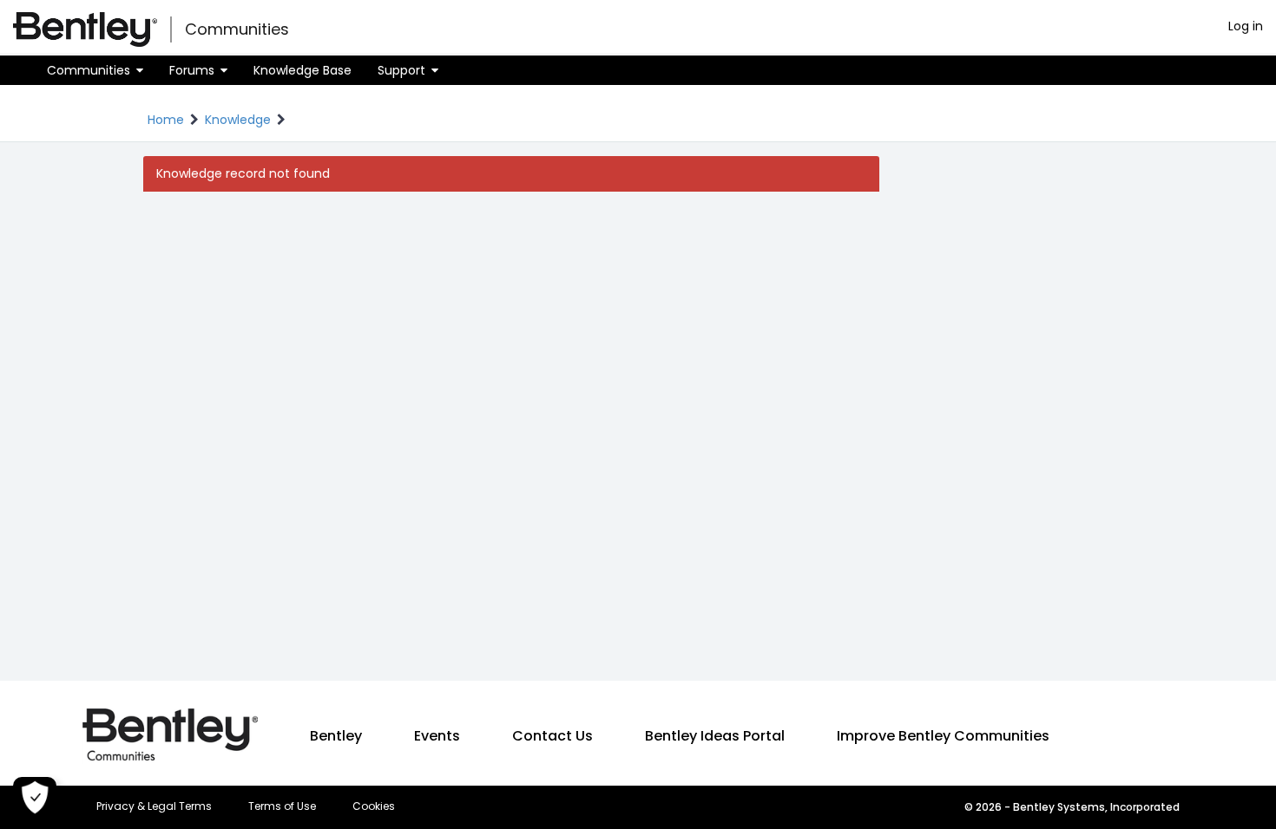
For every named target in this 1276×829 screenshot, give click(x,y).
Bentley (336, 736)
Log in (1245, 26)
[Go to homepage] (85, 29)
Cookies (373, 806)
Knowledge (238, 119)
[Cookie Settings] (34, 798)
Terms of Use (282, 806)
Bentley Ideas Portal (715, 736)
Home (166, 119)
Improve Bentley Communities (943, 736)
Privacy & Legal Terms (154, 806)
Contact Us (552, 736)
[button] (95, 70)
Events (437, 736)
